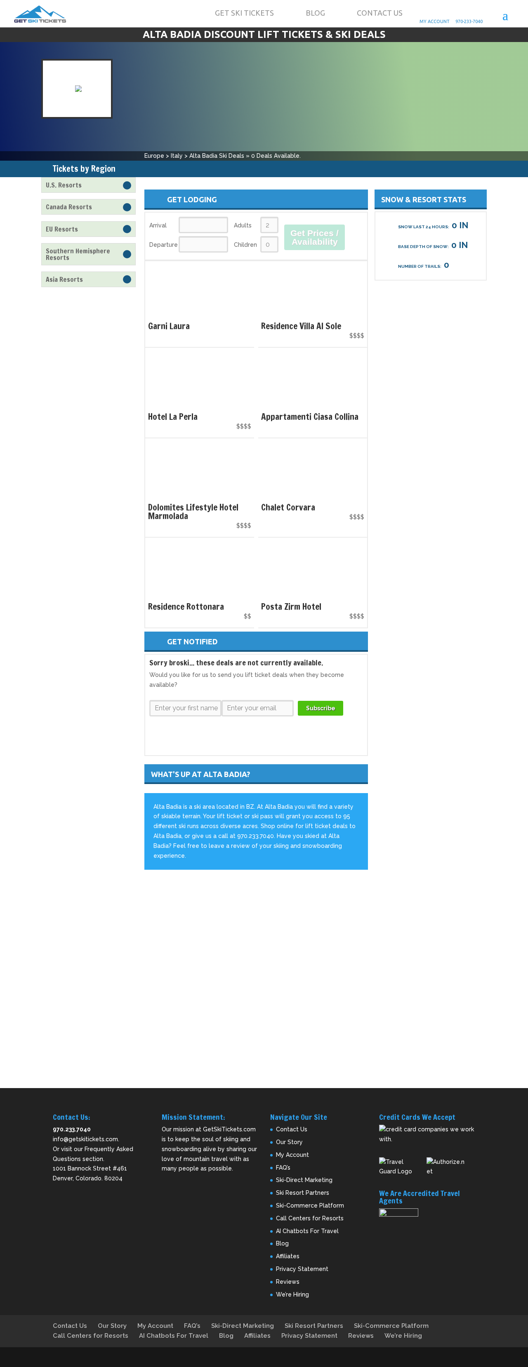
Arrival (158, 225)
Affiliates (287, 1256)
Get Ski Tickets (244, 13)
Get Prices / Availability (314, 237)
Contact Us (380, 13)
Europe (154, 155)
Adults (243, 225)
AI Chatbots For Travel (307, 1231)
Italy (177, 155)
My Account (440, 13)
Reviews (287, 1281)
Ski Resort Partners (302, 1192)
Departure (163, 244)
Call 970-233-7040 (476, 13)
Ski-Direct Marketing (304, 1180)
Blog (315, 13)
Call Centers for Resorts (310, 1218)
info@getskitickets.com (85, 1139)
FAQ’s (283, 1167)
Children (245, 244)
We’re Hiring (292, 1294)
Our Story (289, 1142)
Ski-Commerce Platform (310, 1205)
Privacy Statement (302, 1269)
